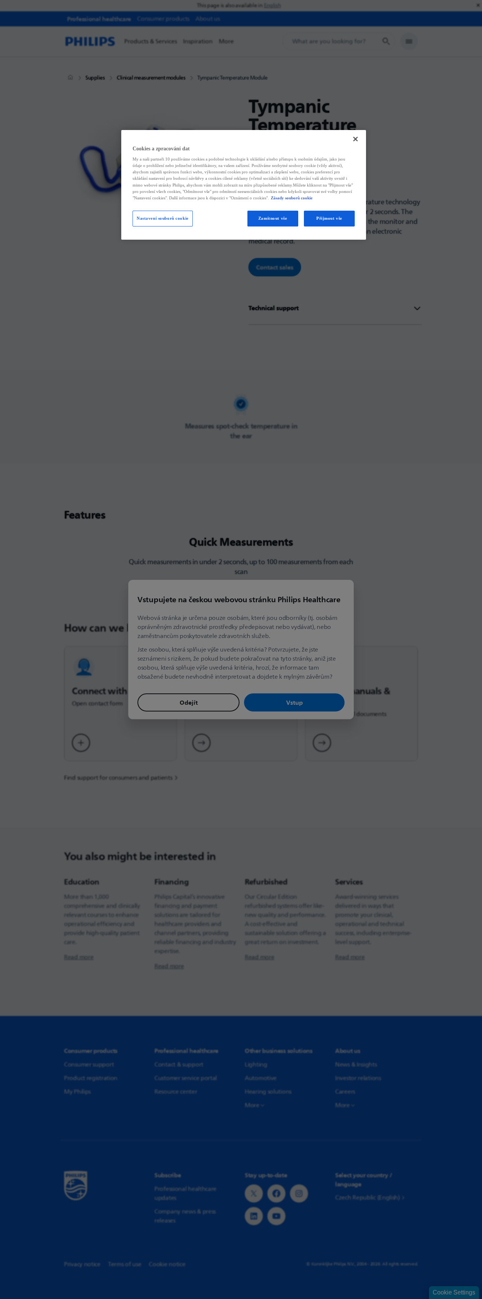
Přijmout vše (329, 218)
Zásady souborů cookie (292, 198)
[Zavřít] (355, 139)
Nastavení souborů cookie (163, 218)
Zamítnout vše (272, 218)
